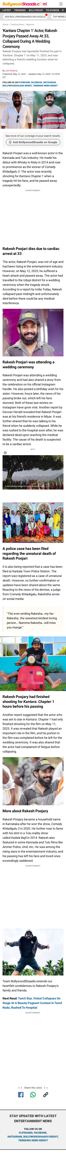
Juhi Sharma (11, 70)
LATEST (7, 10)
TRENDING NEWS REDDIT (45, 85)
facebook (40, 1132)
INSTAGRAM (49, 82)
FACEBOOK (36, 82)
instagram (14, 1136)
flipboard (25, 1132)
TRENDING (20, 10)
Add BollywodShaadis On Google (25, 16)
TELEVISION (52, 10)
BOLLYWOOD (36, 10)
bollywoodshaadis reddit (40, 1136)
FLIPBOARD (24, 82)
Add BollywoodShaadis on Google (35, 142)
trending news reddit (33, 1140)
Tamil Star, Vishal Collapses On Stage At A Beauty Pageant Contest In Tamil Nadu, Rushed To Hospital (32, 1003)
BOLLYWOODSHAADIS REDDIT (17, 85)
